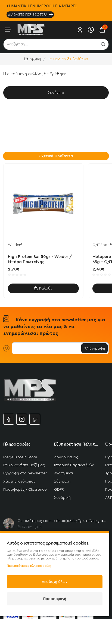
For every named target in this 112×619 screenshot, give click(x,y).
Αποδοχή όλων (54, 581)
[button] (43, 288)
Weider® (15, 245)
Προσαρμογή (54, 599)
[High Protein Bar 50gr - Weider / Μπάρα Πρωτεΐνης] (43, 203)
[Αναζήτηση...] (103, 44)
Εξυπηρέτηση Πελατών (76, 444)
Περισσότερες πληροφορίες (29, 565)
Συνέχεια (56, 93)
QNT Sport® (102, 245)
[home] (32, 59)
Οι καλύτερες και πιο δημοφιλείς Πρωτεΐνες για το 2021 (62, 521)
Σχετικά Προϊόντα (56, 156)
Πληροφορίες (16, 444)
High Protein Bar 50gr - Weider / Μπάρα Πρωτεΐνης (40, 259)
